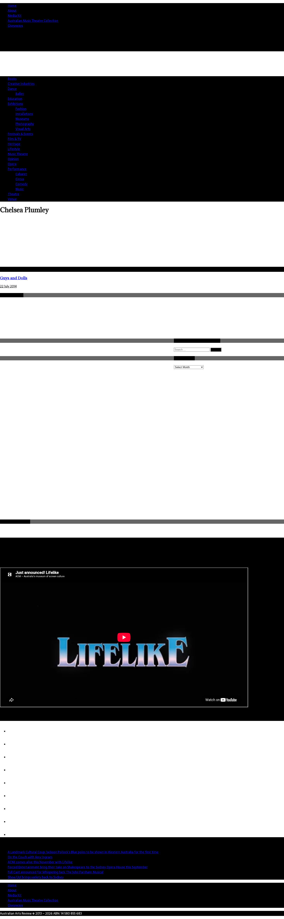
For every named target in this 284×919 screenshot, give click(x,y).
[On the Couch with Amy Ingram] (15, 744)
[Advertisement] (145, 490)
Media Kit (14, 15)
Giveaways (15, 25)
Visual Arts (22, 128)
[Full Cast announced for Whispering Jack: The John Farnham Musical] (15, 783)
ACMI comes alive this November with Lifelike (40, 862)
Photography (24, 123)
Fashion (20, 108)
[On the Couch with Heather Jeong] (15, 821)
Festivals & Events (20, 133)
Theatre (13, 194)
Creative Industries (21, 83)
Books (12, 78)
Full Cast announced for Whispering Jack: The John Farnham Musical (55, 872)
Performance (17, 168)
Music (19, 189)
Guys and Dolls (13, 277)
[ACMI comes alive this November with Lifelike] (15, 757)
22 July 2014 (8, 286)
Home (12, 5)
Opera (12, 163)
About (12, 10)
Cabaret (21, 174)
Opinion (13, 158)
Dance (12, 88)
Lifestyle (14, 148)
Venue (12, 199)
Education (15, 98)
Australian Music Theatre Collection (33, 20)
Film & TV (14, 138)
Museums (22, 118)
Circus (19, 179)
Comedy (21, 184)
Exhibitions (15, 103)
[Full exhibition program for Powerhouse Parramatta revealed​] (15, 834)
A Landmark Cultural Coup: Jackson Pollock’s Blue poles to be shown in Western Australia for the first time (83, 852)
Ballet (19, 93)
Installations (24, 113)
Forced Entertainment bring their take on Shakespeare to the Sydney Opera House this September (78, 867)
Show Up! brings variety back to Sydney (36, 877)
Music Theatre (18, 153)
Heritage (14, 143)
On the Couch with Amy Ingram (30, 857)
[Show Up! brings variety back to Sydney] (15, 795)
